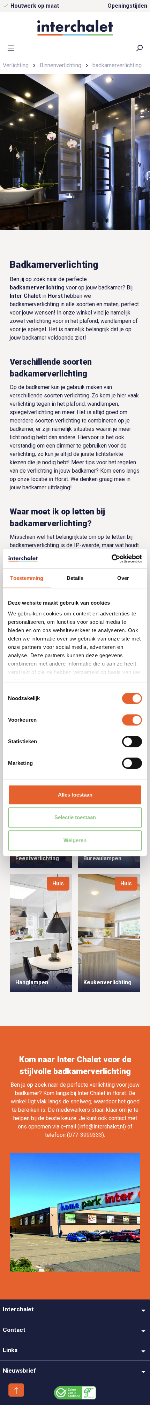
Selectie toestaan (75, 817)
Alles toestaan (75, 795)
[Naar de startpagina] (75, 28)
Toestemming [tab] (26, 578)
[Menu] (11, 47)
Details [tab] (75, 578)
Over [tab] (123, 578)
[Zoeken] (139, 47)
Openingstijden (127, 5)
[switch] (132, 719)
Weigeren (75, 840)
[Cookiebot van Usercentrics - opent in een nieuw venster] (111, 558)
